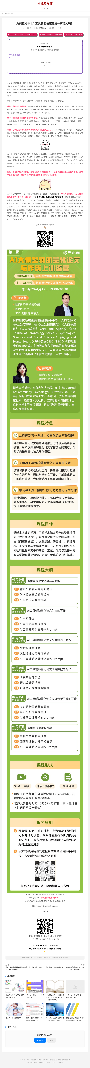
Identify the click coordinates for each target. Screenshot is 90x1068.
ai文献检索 (5, 14)
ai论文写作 (45, 3)
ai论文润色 (58, 1060)
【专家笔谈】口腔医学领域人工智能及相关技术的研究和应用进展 (55, 997)
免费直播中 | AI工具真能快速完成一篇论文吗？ (45, 23)
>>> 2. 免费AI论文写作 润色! (52, 34)
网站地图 (39, 1060)
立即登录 (40, 1040)
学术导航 (45, 1060)
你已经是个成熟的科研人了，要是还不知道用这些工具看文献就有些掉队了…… (65, 968)
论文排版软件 (66, 1060)
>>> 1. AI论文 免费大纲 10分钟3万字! (23, 34)
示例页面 (45, 8)
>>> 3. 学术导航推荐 (75, 34)
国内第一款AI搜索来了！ (13, 1018)
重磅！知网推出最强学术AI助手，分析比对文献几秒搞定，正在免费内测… (23, 968)
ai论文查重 (51, 1060)
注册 (51, 1040)
